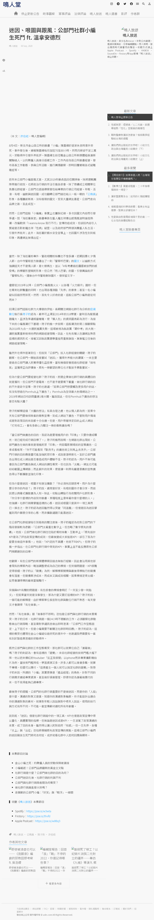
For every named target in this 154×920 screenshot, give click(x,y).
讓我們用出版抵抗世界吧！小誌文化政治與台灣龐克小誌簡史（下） (130, 146)
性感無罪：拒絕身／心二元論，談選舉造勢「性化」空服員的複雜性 (130, 126)
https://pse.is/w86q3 (47, 821)
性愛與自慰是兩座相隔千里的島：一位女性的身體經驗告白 (130, 218)
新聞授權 (61, 908)
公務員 (30, 834)
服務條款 (73, 908)
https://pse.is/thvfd (38, 816)
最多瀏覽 (130, 168)
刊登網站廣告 (23, 908)
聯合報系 (106, 908)
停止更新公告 (30, 13)
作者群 (135, 13)
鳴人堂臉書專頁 (129, 229)
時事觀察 (49, 13)
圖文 (76, 261)
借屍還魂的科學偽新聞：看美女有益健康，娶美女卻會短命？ (130, 208)
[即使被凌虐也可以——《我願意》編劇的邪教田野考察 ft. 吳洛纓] (22, 856)
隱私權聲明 (94, 908)
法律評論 (80, 13)
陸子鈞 (41, 834)
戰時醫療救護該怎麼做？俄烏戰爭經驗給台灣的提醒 (130, 136)
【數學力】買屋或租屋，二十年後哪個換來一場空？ (130, 187)
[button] (4, 70)
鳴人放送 (96, 13)
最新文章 (130, 111)
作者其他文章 (18, 842)
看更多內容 (55, 883)
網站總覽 (36, 908)
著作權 (83, 908)
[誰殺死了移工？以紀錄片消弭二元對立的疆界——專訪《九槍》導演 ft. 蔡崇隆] (85, 856)
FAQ (46, 908)
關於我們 (127, 908)
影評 (124, 13)
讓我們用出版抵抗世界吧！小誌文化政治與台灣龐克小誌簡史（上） (130, 157)
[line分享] (4, 60)
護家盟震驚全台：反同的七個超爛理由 (130, 198)
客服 (52, 908)
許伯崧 (52, 834)
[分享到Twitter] (4, 50)
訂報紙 (117, 908)
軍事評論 (65, 13)
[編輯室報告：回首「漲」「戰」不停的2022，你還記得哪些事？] (53, 856)
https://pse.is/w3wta (38, 811)
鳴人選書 (111, 13)
